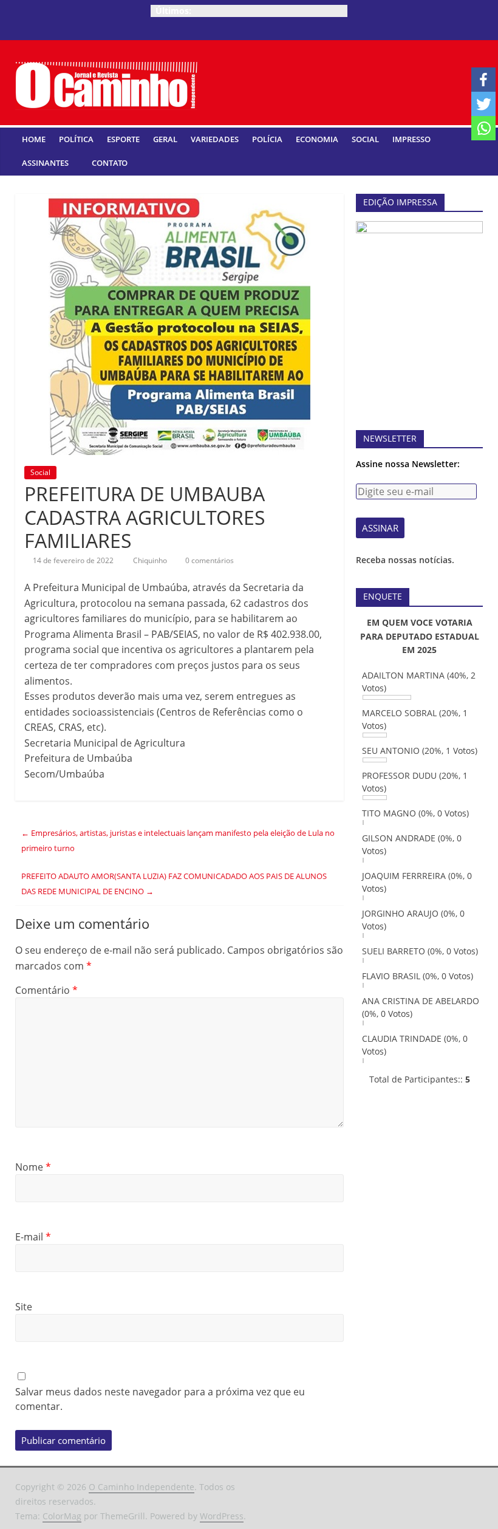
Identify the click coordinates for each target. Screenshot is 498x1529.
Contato (110, 162)
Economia (317, 139)
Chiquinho (151, 560)
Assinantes (45, 162)
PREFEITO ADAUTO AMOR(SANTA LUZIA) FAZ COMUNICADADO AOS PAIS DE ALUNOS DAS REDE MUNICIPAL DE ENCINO (174, 884)
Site (23, 1306)
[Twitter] (483, 104)
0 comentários (208, 560)
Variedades (215, 139)
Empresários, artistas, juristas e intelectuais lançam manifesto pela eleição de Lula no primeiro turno (178, 840)
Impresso (411, 139)
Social (365, 139)
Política (76, 139)
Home (34, 139)
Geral (165, 139)
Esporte (123, 139)
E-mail (33, 1236)
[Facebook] (483, 79)
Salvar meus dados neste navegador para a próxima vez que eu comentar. (160, 1399)
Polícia (267, 139)
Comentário (46, 990)
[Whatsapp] (483, 128)
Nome (33, 1167)
